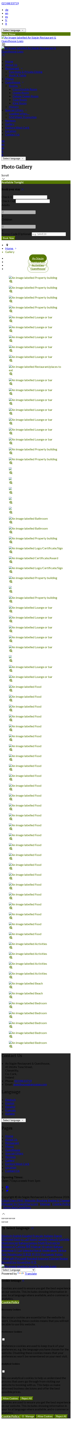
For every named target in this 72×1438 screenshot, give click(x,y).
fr (6, 20)
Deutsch (10, 1099)
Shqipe (63, 1258)
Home (9, 61)
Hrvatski (47, 1246)
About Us (11, 64)
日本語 (26, 1254)
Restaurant (12, 68)
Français (10, 1110)
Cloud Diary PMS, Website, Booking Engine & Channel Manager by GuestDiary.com (35, 1202)
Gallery (9, 124)
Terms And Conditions (17, 1207)
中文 (34, 1262)
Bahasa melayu (27, 1243)
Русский (20, 1258)
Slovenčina (23, 1262)
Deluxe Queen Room (25, 96)
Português (47, 1254)
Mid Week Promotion (23, 117)
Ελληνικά (7, 1239)
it (6, 23)
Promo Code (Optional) (16, 234)
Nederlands (49, 1250)
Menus (9, 78)
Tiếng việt (8, 1258)
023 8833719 (10, 3)
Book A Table (17, 75)
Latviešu (64, 1239)
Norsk (37, 1250)
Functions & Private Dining (25, 71)
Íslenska (28, 1250)
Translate (31, 1273)
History (14, 106)
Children (6, 219)
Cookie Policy (61, 1204)
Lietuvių (53, 1239)
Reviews (10, 120)
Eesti (17, 1239)
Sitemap (45, 1204)
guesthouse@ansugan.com (30, 1084)
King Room (20, 103)
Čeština (20, 1246)
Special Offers (14, 110)
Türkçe (61, 1250)
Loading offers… (19, 113)
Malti (41, 1243)
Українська (14, 1254)
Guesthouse (13, 82)
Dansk (58, 1235)
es (6, 16)
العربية (25, 1239)
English (9, 1103)
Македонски (9, 1243)
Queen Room (21, 92)
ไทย (4, 1254)
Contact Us (12, 134)
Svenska (43, 1258)
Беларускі (8, 1246)
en (6, 13)
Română (32, 1258)
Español (10, 1106)
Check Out (8, 201)
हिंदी (28, 1246)
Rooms (13, 85)
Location (10, 131)
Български (52, 1243)
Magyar (36, 1246)
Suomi (33, 1239)
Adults (5, 205)
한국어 (36, 1254)
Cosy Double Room (25, 89)
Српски (54, 1258)
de (6, 9)
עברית (18, 1250)
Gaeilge (43, 1239)
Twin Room (20, 99)
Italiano (10, 1113)
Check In (7, 197)
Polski (59, 1254)
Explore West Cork (17, 127)
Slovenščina (8, 1262)
